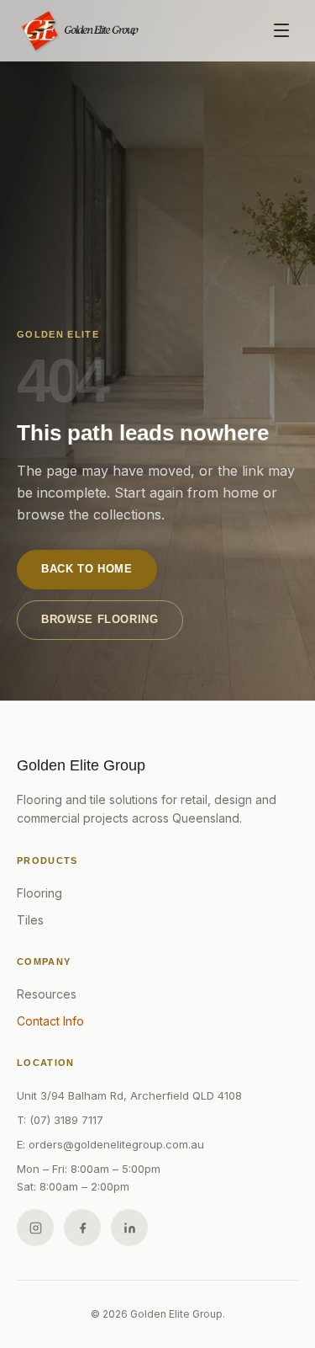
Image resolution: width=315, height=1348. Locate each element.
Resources (46, 994)
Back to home (87, 568)
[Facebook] (82, 1227)
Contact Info (50, 1021)
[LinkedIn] (129, 1227)
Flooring (39, 893)
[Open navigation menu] (281, 30)
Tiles (30, 920)
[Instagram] (35, 1227)
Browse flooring (100, 619)
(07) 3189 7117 (66, 1120)
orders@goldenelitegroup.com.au (116, 1144)
